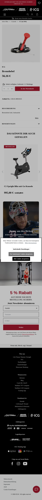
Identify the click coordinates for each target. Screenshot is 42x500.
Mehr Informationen (31, 243)
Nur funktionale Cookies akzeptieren (21, 254)
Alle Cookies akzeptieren (21, 259)
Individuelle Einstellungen (21, 249)
